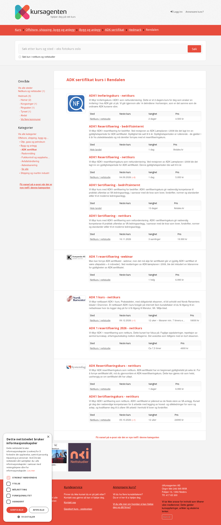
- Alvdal (23, 115)
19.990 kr (182, 239)
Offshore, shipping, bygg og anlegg (50, 30)
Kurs (18, 30)
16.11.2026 (125, 239)
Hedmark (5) (24, 95)
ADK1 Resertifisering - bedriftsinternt (116, 126)
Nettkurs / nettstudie (100, 118)
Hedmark (135, 30)
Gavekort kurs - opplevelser (78, 508)
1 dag (151, 149)
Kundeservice (73, 487)
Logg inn (177, 11)
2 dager (152, 118)
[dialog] (27, 477)
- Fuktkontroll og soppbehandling (35, 157)
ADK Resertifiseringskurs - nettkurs (115, 366)
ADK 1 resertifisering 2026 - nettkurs (115, 328)
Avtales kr (178, 149)
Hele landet (96, 149)
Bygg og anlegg (90, 30)
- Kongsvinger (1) (28, 103)
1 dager (152, 388)
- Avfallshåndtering (29, 161)
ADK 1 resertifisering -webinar (111, 256)
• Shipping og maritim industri (34, 173)
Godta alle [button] (16, 509)
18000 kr (194, 320)
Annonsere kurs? (195, 11)
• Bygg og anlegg (28, 145)
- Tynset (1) (25, 111)
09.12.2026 (125, 320)
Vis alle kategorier (27, 134)
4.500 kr (179, 118)
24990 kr (179, 419)
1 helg (152, 279)
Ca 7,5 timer (155, 348)
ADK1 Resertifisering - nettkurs (112, 157)
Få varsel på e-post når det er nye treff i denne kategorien (36, 186)
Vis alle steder (25, 87)
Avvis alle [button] (38, 509)
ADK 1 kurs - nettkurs (104, 297)
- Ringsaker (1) (27, 107)
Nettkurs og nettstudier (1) (31, 91)
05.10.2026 (125, 419)
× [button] (48, 437)
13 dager (153, 208)
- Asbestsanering (28, 165)
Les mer (31, 470)
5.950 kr (179, 177)
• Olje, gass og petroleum (32, 141)
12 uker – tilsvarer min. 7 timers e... (167, 320)
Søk (194, 49)
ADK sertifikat (114, 30)
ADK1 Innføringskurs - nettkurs (111, 95)
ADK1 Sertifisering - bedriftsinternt (114, 185)
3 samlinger (154, 239)
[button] (27, 517)
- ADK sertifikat (28, 149)
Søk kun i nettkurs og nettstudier (38, 56)
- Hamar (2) (25, 99)
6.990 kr (179, 279)
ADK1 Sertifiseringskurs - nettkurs (114, 396)
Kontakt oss (70, 502)
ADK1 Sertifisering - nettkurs (110, 216)
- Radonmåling (27, 153)
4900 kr (184, 348)
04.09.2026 (125, 177)
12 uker (152, 419)
